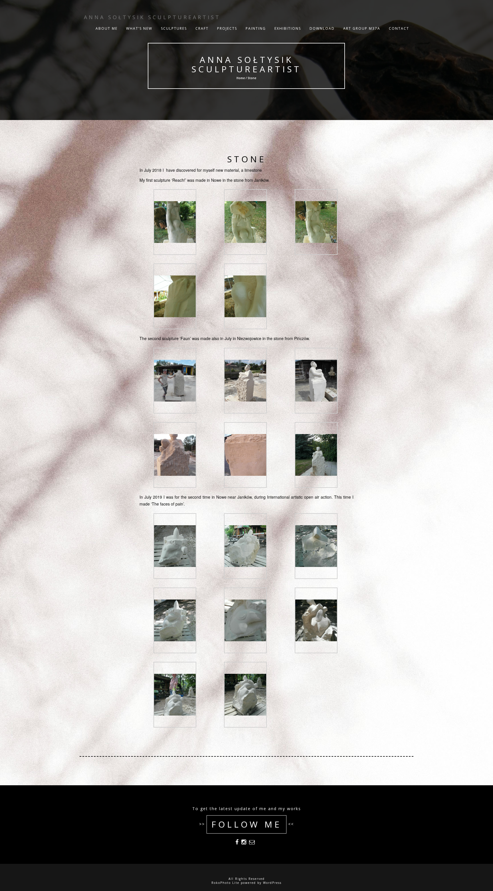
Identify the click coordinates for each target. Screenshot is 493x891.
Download (322, 28)
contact (399, 28)
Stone (246, 159)
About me (107, 28)
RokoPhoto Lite (225, 883)
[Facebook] (237, 843)
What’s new (139, 28)
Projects (227, 28)
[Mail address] (252, 843)
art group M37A (361, 28)
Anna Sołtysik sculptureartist (247, 64)
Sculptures (174, 28)
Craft (202, 28)
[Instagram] (243, 843)
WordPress (272, 883)
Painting (256, 28)
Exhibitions (287, 28)
